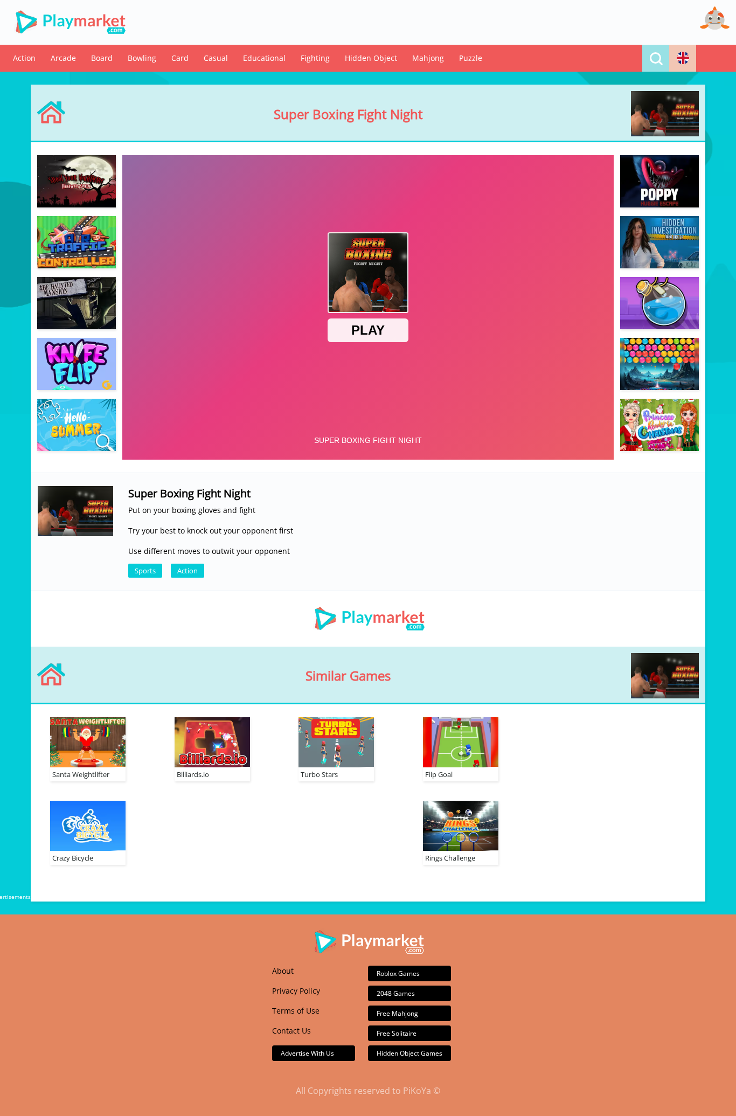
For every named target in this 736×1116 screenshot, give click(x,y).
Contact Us (291, 1030)
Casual (216, 58)
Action (24, 58)
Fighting (315, 58)
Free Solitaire (396, 1033)
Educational (264, 58)
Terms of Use (296, 1011)
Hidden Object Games (409, 1053)
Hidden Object (371, 58)
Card (180, 58)
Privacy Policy (296, 991)
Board (102, 58)
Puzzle (470, 58)
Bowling (142, 58)
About (283, 971)
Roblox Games (398, 973)
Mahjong (428, 58)
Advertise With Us (307, 1053)
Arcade (63, 58)
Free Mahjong (397, 1013)
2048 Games (396, 993)
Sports (145, 571)
